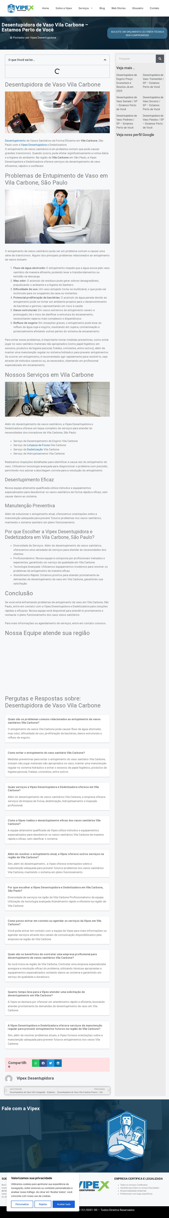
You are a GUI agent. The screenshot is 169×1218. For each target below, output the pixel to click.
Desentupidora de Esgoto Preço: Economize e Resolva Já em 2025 (126, 82)
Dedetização (35, 449)
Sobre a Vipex (64, 8)
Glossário (137, 8)
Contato (154, 8)
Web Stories (118, 8)
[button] (105, 59)
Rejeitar (43, 1204)
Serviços (84, 8)
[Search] (160, 59)
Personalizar (22, 1204)
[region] (43, 1192)
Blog (102, 8)
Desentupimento (15, 140)
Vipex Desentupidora (34, 144)
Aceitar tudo (63, 1204)
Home (45, 8)
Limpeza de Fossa (38, 445)
